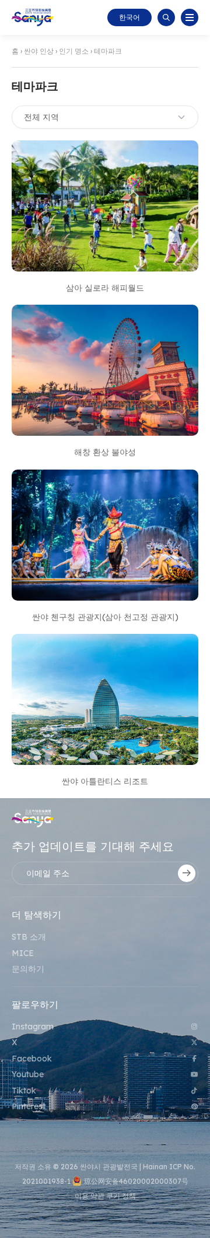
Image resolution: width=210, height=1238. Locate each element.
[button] (189, 17)
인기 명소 (74, 51)
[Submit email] (186, 873)
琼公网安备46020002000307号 (136, 1181)
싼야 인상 (39, 51)
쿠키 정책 (121, 1195)
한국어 (129, 17)
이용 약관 (90, 1195)
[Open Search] (166, 17)
